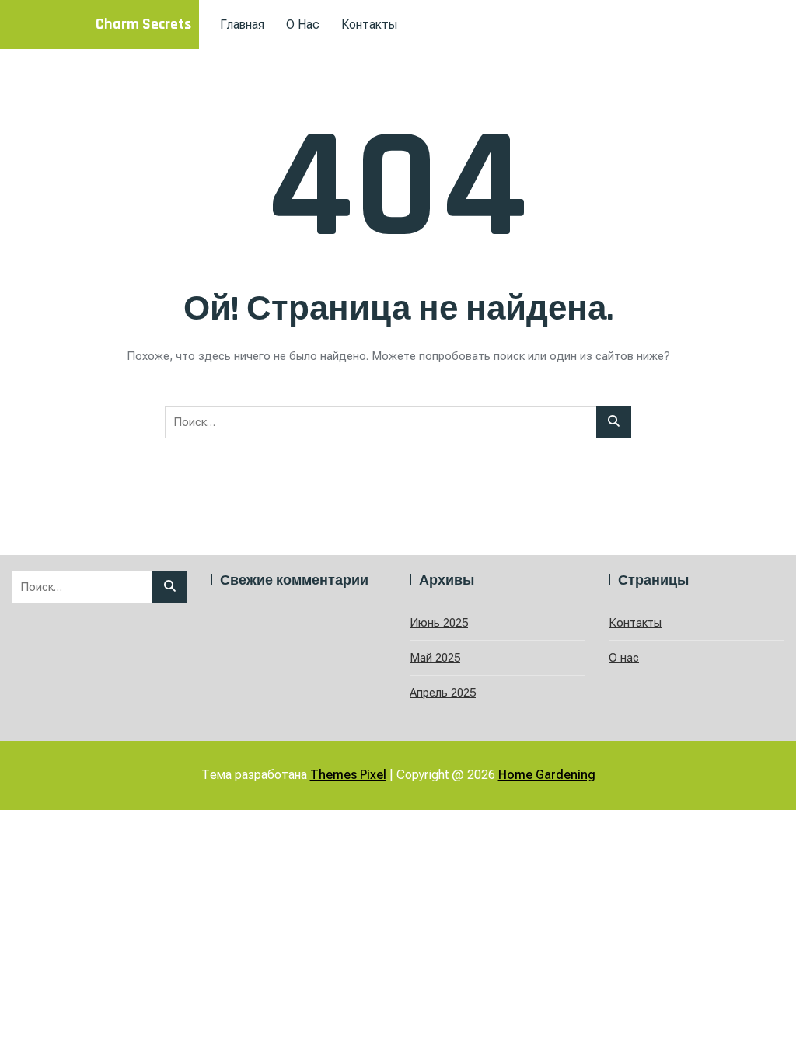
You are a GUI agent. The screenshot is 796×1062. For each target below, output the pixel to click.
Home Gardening (546, 774)
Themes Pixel (348, 774)
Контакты (369, 24)
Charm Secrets (143, 24)
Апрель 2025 (443, 693)
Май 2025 (435, 658)
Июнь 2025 (439, 623)
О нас (302, 24)
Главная (242, 24)
